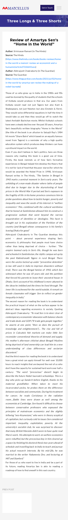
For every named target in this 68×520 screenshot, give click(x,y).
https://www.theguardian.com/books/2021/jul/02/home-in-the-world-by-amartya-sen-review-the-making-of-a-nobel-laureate (34, 82)
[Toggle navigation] (59, 7)
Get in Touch (47, 8)
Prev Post (8, 489)
